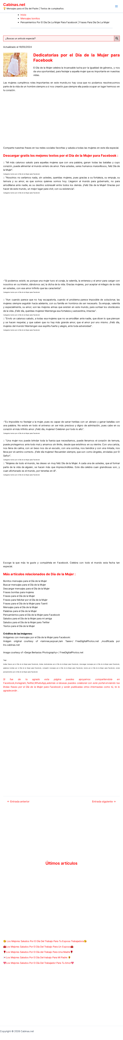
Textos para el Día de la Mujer (19, 626)
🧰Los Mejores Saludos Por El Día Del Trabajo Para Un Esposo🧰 (38, 946)
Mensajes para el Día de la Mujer (20, 607)
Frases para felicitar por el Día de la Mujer (25, 599)
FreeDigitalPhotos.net (87, 641)
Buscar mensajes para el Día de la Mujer (24, 584)
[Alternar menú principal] (116, 6)
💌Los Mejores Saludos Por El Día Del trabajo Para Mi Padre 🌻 (37, 957)
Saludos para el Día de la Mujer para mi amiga (27, 618)
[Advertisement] (61, 118)
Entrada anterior (18, 801)
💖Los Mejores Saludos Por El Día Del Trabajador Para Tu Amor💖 (38, 962)
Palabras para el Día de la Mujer (20, 611)
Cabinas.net (14, 4)
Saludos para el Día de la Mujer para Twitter (26, 622)
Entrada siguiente (104, 801)
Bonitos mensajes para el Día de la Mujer (25, 581)
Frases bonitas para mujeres (18, 592)
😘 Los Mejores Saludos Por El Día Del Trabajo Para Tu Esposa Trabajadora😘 (45, 941)
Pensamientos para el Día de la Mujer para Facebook (31, 614)
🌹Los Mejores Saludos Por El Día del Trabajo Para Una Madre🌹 (38, 952)
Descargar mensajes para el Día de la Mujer (26, 588)
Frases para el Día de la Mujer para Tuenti (25, 603)
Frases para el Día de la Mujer (19, 596)
